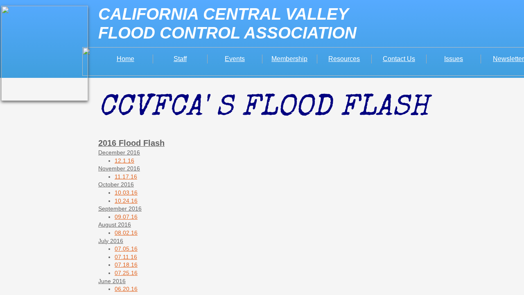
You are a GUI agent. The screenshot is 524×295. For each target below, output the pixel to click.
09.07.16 (126, 216)
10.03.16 (126, 192)
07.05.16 (126, 248)
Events (235, 58)
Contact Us (399, 58)
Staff (180, 58)
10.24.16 (126, 200)
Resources (344, 58)
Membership (289, 58)
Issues (453, 58)
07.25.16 (126, 273)
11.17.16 (126, 176)
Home (125, 58)
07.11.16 (126, 257)
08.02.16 (126, 232)
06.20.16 (126, 289)
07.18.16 (126, 264)
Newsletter (508, 58)
